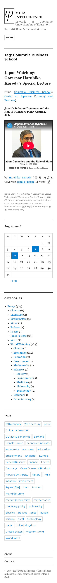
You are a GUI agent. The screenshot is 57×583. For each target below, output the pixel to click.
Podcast (15, 327)
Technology (24, 390)
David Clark (10, 194)
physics (10, 512)
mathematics (42, 500)
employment (14, 455)
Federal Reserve (15, 462)
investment (26, 481)
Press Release (18, 335)
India (47, 474)
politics (22, 512)
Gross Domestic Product (35, 468)
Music (14, 323)
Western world (35, 531)
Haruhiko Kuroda (20, 177)
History (36, 474)
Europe (43, 455)
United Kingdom (26, 525)
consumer (22, 430)
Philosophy (23, 386)
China (9, 430)
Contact (9, 561)
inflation (37, 206)
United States (14, 531)
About (8, 554)
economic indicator (38, 443)
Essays (48, 194)
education (44, 449)
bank (47, 424)
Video (7, 197)
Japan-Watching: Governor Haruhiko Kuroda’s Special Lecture (27, 77)
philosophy (35, 506)
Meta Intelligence (28, 14)
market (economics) (18, 500)
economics (37, 203)
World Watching (19, 197)
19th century (13, 424)
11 (15, 255)
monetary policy (16, 209)
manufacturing (15, 493)
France (45, 462)
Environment (25, 378)
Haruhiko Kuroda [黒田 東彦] (18, 206)
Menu (9, 37)
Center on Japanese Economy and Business (29, 200)
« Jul (14, 280)
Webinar (19, 394)
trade (9, 525)
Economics (38, 194)
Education (20, 356)
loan (26, 487)
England (30, 455)
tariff (21, 519)
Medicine (22, 382)
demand (39, 436)
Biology (21, 373)
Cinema (15, 310)
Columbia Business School (32, 91)
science (10, 519)
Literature (16, 314)
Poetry (14, 331)
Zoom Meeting (22, 399)
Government (21, 361)
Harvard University (17, 474)
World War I (13, 538)
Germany (11, 468)
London (36, 487)
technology (34, 519)
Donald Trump (14, 443)
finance (33, 462)
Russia (44, 512)
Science (18, 369)
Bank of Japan (25, 181)
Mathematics (18, 318)
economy (28, 449)
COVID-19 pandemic (18, 436)
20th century (32, 424)
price (33, 512)
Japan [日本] (13, 487)
